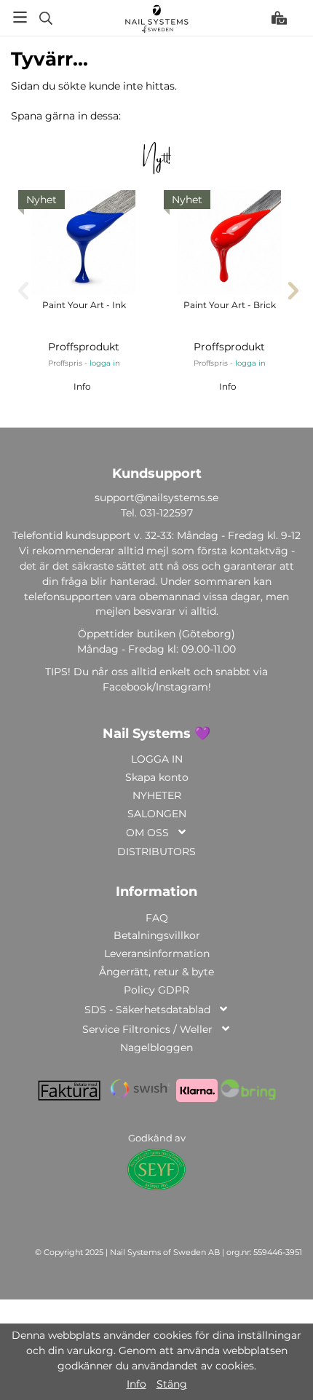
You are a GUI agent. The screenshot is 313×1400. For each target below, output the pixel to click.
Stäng (171, 1384)
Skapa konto (157, 777)
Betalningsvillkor (157, 935)
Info (82, 386)
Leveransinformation (157, 953)
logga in (105, 363)
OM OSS (147, 832)
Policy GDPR (156, 989)
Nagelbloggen (156, 1047)
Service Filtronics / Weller (147, 1029)
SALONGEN (156, 813)
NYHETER (156, 795)
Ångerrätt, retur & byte (156, 971)
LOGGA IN (157, 759)
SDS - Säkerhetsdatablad (147, 1009)
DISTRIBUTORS (156, 851)
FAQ (157, 917)
